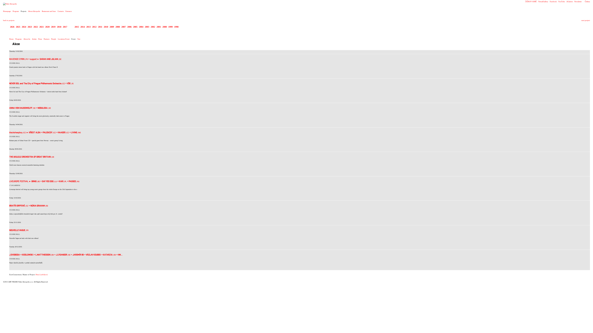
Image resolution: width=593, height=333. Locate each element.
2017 (65, 27)
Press (40, 39)
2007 (123, 27)
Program (16, 11)
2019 (53, 27)
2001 (159, 27)
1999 (170, 27)
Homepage (7, 11)
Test (78, 39)
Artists (34, 39)
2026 (12, 27)
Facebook (553, 1)
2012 (94, 27)
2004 (141, 27)
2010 (106, 27)
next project (585, 20)
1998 (176, 27)
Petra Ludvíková (42, 274)
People (53, 39)
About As (26, 39)
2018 (59, 27)
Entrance (68, 11)
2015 (77, 27)
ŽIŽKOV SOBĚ (531, 1)
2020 (47, 27)
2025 (18, 27)
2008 (118, 27)
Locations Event (63, 39)
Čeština (587, 1)
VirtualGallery (543, 1)
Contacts (61, 11)
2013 (88, 27)
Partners (46, 39)
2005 (135, 27)
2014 (82, 27)
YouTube (561, 1)
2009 (112, 27)
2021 (41, 27)
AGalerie (569, 1)
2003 (147, 27)
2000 (164, 27)
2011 (100, 27)
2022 (36, 27)
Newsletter (578, 1)
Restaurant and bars (49, 11)
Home (11, 39)
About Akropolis (34, 11)
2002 (153, 27)
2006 (129, 27)
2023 (30, 27)
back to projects (8, 20)
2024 (24, 27)
